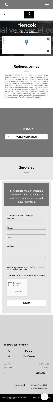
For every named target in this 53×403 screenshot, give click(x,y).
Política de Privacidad (35, 275)
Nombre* (10, 219)
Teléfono (10, 228)
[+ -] (26, 45)
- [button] (5, 42)
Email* (9, 237)
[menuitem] (20, 385)
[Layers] (47, 39)
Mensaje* (10, 246)
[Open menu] (47, 4)
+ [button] (5, 39)
